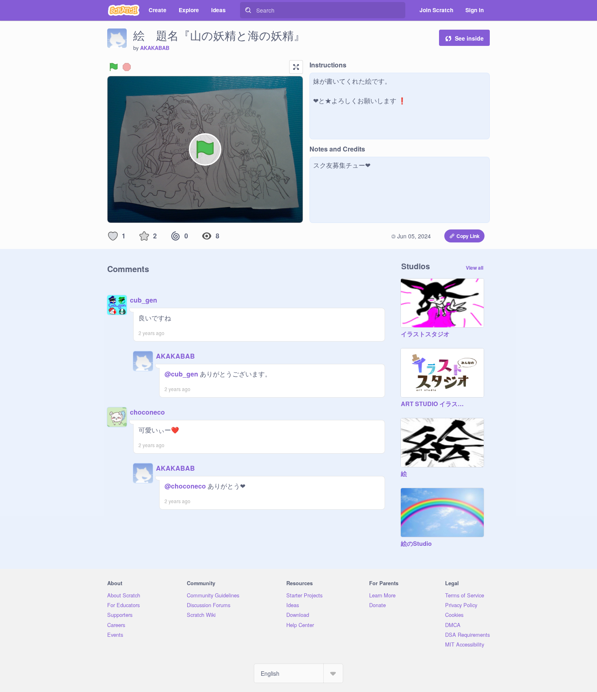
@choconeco (185, 486)
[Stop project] (126, 67)
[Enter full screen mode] (296, 67)
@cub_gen (181, 373)
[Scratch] (123, 10)
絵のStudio (416, 543)
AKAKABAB (154, 48)
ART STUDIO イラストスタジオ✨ (434, 404)
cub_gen (143, 300)
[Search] (248, 10)
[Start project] (113, 67)
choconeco (147, 412)
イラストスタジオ (425, 334)
